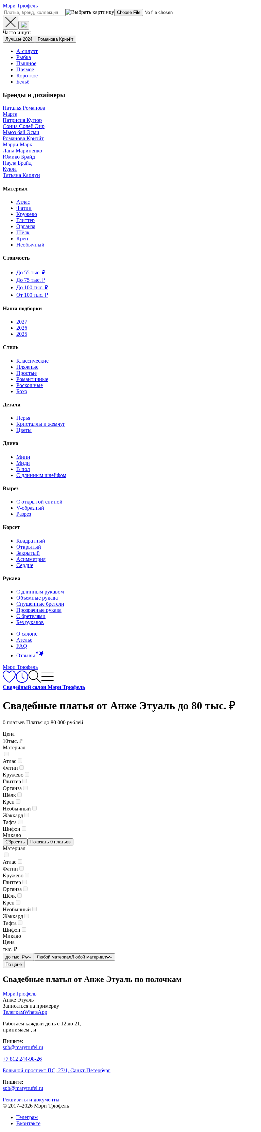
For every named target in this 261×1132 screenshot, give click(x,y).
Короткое (27, 75)
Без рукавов (30, 622)
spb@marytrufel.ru (23, 1047)
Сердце (24, 565)
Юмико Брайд (19, 157)
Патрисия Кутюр (22, 120)
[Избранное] (9, 681)
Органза (25, 226)
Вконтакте (28, 1123)
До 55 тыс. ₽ (30, 272)
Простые (26, 373)
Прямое (25, 69)
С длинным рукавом (40, 592)
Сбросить (15, 841)
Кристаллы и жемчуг (40, 424)
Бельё (22, 82)
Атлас (23, 202)
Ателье (24, 640)
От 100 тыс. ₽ (32, 295)
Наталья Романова (24, 108)
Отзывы (25, 655)
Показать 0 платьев (50, 841)
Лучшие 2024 (18, 39)
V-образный (30, 508)
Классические (32, 361)
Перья (23, 418)
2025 (21, 334)
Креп (22, 238)
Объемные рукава (37, 598)
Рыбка (23, 57)
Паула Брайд (17, 163)
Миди (23, 463)
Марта (10, 114)
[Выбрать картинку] (23, 25)
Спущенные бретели (40, 604)
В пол (23, 469)
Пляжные (27, 367)
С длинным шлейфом (41, 475)
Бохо (21, 391)
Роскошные (29, 385)
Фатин (24, 208)
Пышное (26, 63)
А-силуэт (27, 51)
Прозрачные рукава (39, 610)
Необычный (30, 245)
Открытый (28, 547)
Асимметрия (31, 559)
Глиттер (25, 220)
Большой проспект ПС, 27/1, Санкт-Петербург (56, 1070)
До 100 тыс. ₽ (32, 287)
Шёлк (23, 232)
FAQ (21, 646)
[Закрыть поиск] (10, 23)
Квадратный (30, 541)
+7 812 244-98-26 (22, 1059)
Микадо (12, 835)
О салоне (26, 634)
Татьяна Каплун (21, 175)
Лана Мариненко (22, 150)
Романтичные (32, 379)
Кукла (10, 169)
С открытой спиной (39, 502)
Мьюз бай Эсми (21, 132)
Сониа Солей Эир (24, 126)
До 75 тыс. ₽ (30, 280)
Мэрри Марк (17, 144)
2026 (21, 328)
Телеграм (27, 1117)
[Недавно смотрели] (22, 681)
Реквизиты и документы (31, 1099)
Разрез (23, 514)
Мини (23, 457)
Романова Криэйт (55, 39)
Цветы (24, 430)
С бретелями (31, 616)
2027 (21, 322)
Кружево (26, 214)
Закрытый (28, 553)
